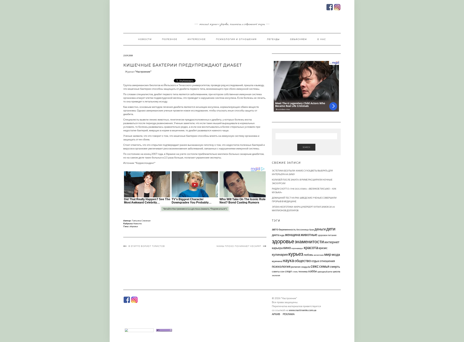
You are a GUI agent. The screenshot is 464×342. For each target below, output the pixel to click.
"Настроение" (143, 71)
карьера (277, 248)
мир (327, 254)
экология (276, 275)
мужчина (277, 261)
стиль (295, 271)
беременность (287, 229)
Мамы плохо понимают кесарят (239, 246)
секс (315, 266)
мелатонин (319, 255)
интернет (331, 242)
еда (282, 235)
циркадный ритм (324, 271)
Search (306, 147)
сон (282, 271)
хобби (312, 271)
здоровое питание (327, 235)
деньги (320, 229)
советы (276, 271)
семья (324, 266)
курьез (295, 254)
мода (336, 254)
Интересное (197, 39)
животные (309, 234)
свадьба (305, 266)
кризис (323, 248)
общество (303, 260)
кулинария (280, 254)
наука (288, 260)
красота (311, 247)
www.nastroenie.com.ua (302, 310)
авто (275, 229)
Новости (145, 39)
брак (311, 229)
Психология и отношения (236, 39)
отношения (327, 261)
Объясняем (298, 39)
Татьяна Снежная (141, 220)
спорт (288, 271)
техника (303, 271)
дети (330, 228)
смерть (335, 266)
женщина (292, 235)
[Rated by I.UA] (139, 329)
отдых (315, 261)
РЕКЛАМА (289, 314)
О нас (321, 39)
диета (275, 235)
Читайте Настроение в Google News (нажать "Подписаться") (195, 208)
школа (336, 271)
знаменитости (309, 241)
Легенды (273, 39)
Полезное (169, 39)
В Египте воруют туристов (147, 246)
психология (281, 266)
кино (287, 248)
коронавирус (297, 248)
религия (296, 266)
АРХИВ (276, 314)
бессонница (302, 229)
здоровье (133, 226)
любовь (308, 254)
